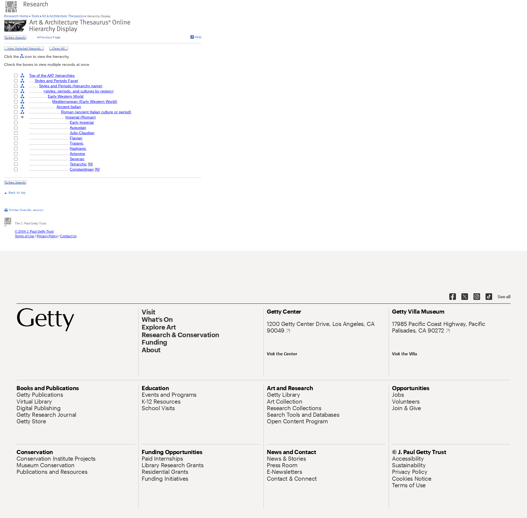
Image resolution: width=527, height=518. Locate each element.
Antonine (77, 153)
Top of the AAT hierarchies (52, 75)
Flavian (76, 138)
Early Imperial (82, 122)
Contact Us (68, 236)
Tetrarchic (78, 164)
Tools (35, 16)
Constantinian (82, 169)
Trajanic (76, 143)
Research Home (16, 16)
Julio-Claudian (82, 133)
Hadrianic (78, 148)
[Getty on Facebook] (452, 297)
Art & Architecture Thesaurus (63, 16)
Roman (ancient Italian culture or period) (96, 112)
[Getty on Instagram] (476, 297)
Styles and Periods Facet (56, 80)
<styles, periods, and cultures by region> (78, 91)
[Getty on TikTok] (489, 297)
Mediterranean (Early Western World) (84, 101)
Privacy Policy (47, 236)
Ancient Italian (69, 107)
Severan (77, 159)
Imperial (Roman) (80, 117)
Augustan (78, 127)
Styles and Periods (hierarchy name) (70, 86)
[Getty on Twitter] (464, 297)
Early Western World (65, 96)
